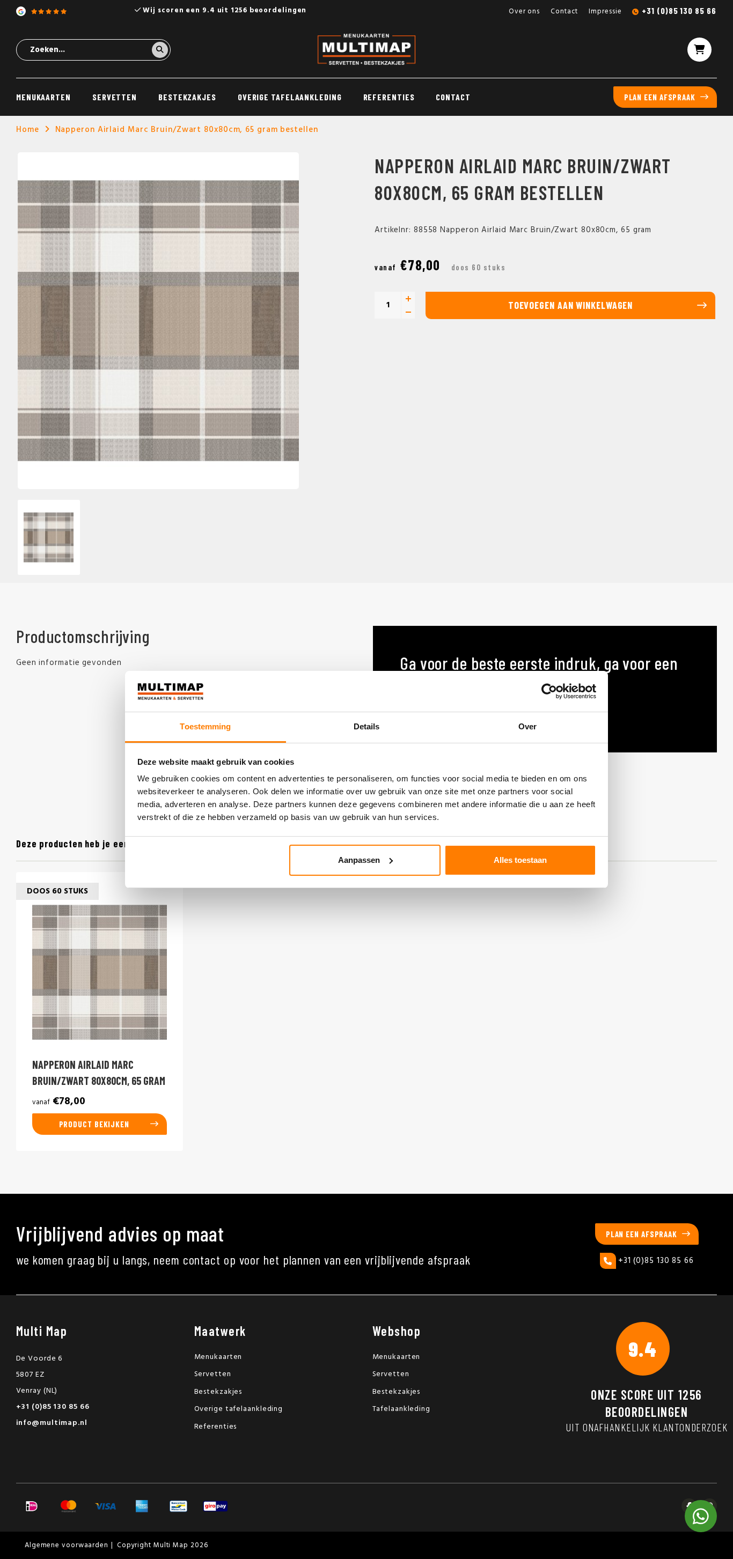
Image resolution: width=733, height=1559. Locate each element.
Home (27, 129)
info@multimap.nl (51, 1423)
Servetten (114, 97)
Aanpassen (359, 860)
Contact (564, 11)
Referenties (389, 97)
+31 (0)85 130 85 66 (679, 10)
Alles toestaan (520, 860)
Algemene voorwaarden (66, 1545)
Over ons (524, 11)
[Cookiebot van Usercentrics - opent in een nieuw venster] (549, 691)
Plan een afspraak (659, 97)
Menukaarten (43, 97)
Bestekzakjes (187, 97)
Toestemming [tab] (205, 726)
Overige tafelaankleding (290, 97)
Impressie (605, 11)
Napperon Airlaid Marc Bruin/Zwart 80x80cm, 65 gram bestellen (186, 129)
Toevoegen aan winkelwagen (570, 305)
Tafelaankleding (401, 1409)
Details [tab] (367, 726)
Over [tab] (527, 726)
